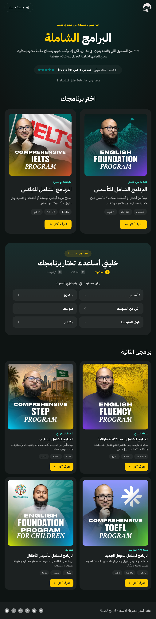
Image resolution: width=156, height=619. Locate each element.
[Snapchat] (7, 610)
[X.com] (27, 610)
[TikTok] (13, 610)
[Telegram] (20, 610)
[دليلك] (147, 7)
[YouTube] (41, 610)
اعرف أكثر (136, 224)
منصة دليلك (16, 7)
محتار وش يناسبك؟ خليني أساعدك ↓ (78, 80)
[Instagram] (34, 610)
